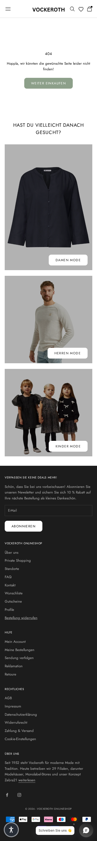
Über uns (11, 552)
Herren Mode (67, 353)
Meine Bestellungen (19, 649)
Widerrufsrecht (16, 722)
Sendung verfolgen (19, 657)
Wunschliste (14, 593)
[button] (11, 829)
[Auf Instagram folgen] (19, 795)
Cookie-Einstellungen (20, 739)
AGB (8, 698)
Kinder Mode (68, 446)
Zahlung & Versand (19, 730)
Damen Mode (68, 260)
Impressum (13, 706)
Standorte (12, 568)
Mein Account (15, 641)
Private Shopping (18, 560)
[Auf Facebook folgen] (7, 795)
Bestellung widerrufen (21, 617)
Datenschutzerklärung (21, 714)
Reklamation (14, 666)
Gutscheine (13, 601)
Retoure (10, 674)
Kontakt (10, 585)
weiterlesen (26, 780)
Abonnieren (24, 526)
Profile (9, 609)
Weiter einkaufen (48, 83)
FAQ (8, 577)
